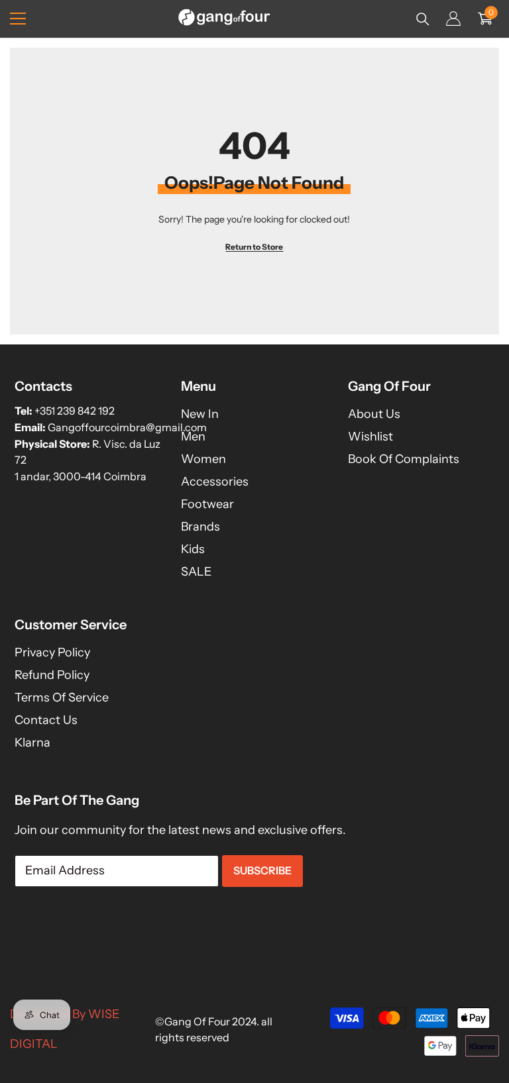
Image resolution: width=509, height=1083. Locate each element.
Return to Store (254, 247)
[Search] (423, 19)
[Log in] (453, 18)
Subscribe (262, 870)
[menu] (18, 18)
